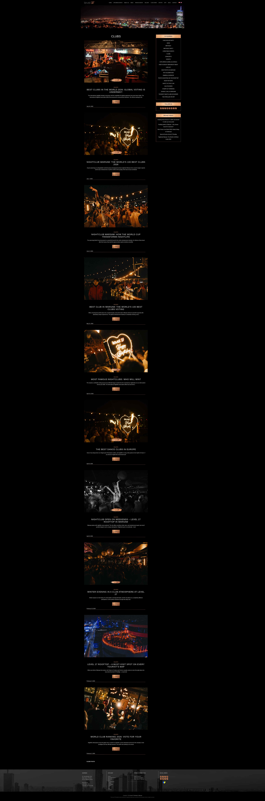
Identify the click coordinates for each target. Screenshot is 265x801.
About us (126, 2)
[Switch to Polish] (179, 2)
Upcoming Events (117, 2)
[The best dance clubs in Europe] (116, 421)
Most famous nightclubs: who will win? (116, 379)
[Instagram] (165, 108)
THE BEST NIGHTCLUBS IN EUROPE (168, 94)
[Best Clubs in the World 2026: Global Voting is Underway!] (116, 61)
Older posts (91, 761)
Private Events (139, 2)
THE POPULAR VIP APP (168, 97)
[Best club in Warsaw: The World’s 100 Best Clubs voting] (116, 278)
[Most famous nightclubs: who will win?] (116, 351)
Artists (160, 2)
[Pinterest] (172, 108)
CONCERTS (168, 56)
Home (110, 2)
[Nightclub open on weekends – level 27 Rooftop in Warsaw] (116, 491)
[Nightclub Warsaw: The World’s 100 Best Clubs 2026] (116, 134)
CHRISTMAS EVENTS (168, 51)
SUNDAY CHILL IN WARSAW (168, 91)
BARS (168, 43)
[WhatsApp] (174, 108)
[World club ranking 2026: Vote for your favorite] (116, 708)
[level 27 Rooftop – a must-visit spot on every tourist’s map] (116, 636)
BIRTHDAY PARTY (168, 48)
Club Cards (154, 2)
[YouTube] (167, 108)
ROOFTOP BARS (168, 80)
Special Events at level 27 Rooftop (168, 134)
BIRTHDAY (168, 45)
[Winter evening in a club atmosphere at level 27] (116, 563)
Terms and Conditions (138, 777)
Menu (132, 2)
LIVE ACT (168, 67)
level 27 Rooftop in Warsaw (136, 795)
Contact (174, 2)
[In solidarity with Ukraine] (164, 782)
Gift (165, 2)
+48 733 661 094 (86, 784)
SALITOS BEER (168, 86)
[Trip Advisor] (163, 108)
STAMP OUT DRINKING (168, 88)
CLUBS (116, 87)
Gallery (147, 2)
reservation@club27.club (87, 785)
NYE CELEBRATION (168, 72)
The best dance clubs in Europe (116, 449)
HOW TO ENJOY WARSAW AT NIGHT (168, 64)
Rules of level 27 (137, 776)
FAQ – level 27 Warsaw (139, 779)
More (117, 102)
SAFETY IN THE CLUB (168, 83)
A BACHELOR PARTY (168, 40)
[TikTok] (176, 108)
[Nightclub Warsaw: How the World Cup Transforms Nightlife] (116, 206)
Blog (169, 2)
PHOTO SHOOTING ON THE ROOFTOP (168, 78)
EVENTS (168, 59)
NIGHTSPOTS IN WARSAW (168, 70)
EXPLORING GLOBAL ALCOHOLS (168, 62)
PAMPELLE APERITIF (168, 75)
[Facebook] (161, 108)
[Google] (169, 108)
